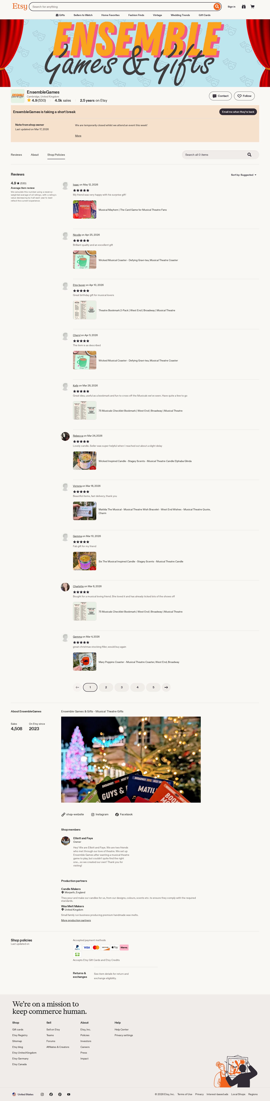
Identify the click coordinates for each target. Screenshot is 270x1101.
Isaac (76, 184)
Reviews (16, 154)
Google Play (52, 1077)
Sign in (231, 6)
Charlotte (78, 586)
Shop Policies (56, 154)
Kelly (75, 385)
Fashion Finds (136, 15)
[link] (77, 687)
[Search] (217, 6)
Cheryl (76, 335)
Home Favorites (110, 15)
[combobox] (121, 6)
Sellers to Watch (83, 15)
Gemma (77, 536)
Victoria (77, 485)
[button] (220, 96)
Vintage (157, 15)
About (35, 154)
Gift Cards (204, 15)
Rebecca (78, 435)
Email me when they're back (238, 111)
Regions (253, 1094)
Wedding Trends (180, 15)
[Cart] (252, 6)
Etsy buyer (79, 284)
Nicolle (77, 234)
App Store (24, 1077)
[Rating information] (29, 101)
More (78, 135)
